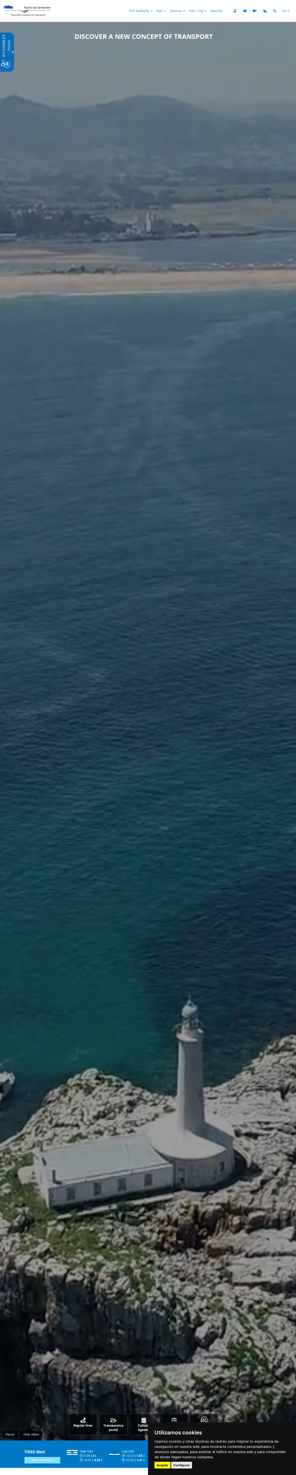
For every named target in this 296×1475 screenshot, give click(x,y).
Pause (10, 1434)
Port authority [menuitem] (139, 11)
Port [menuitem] (160, 11)
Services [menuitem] (176, 11)
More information (42, 1460)
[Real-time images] (255, 10)
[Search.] (275, 10)
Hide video (31, 1434)
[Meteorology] (265, 10)
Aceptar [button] (162, 1465)
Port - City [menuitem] (196, 11)
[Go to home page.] (27, 5)
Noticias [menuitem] (216, 11)
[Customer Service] (245, 10)
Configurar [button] (181, 1465)
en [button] (285, 11)
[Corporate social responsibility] (235, 10)
